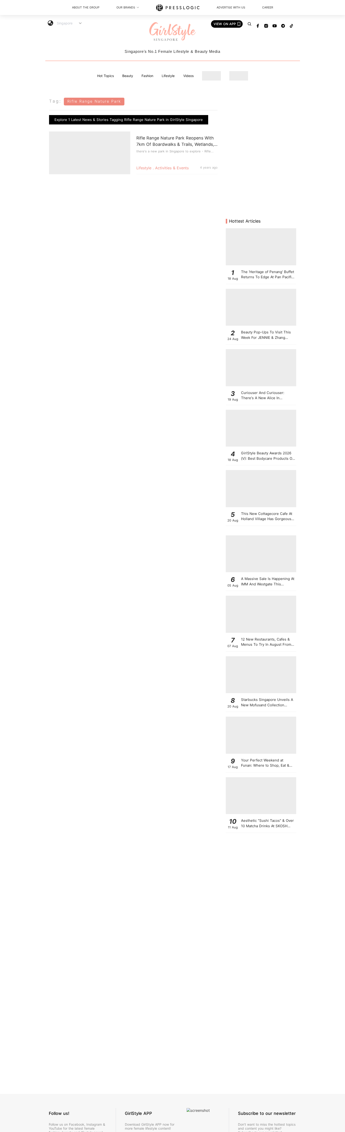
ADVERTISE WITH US (231, 7)
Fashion (147, 76)
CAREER (267, 7)
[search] (249, 24)
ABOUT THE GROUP (86, 7)
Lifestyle (168, 76)
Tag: (55, 101)
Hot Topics (105, 76)
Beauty (127, 76)
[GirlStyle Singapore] (172, 31)
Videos (188, 76)
